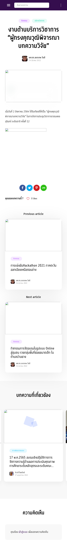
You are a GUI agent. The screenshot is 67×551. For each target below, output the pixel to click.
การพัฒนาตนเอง (18, 450)
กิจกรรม (24, 20)
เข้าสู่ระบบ (23, 532)
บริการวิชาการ (39, 20)
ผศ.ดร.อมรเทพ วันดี (37, 57)
